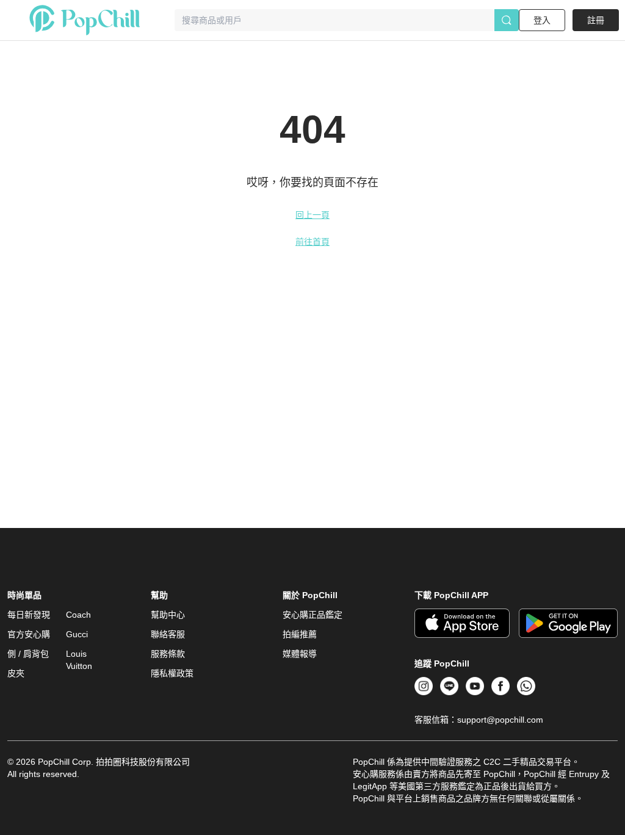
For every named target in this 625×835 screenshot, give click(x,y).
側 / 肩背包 (28, 654)
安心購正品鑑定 (312, 615)
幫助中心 (168, 615)
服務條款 (168, 654)
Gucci (77, 634)
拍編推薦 (300, 634)
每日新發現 (28, 615)
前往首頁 (312, 242)
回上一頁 (312, 215)
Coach (78, 615)
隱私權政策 (172, 673)
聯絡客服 (168, 634)
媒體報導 (300, 654)
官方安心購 (28, 634)
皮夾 (15, 673)
